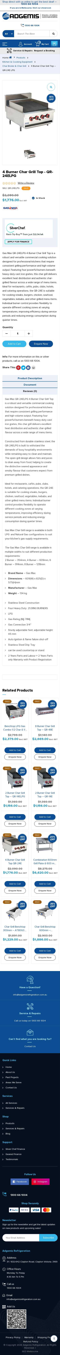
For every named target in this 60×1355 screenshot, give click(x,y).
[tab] (30, 378)
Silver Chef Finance (15, 1149)
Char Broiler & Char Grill (14, 66)
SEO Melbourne (30, 1351)
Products (20, 57)
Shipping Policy (45, 1337)
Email (9, 1295)
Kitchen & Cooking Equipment (17, 62)
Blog (8, 1133)
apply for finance (18, 241)
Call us (10, 1284)
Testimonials (12, 1159)
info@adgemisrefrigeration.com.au (30, 994)
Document (30, 384)
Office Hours (14, 1269)
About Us (10, 1072)
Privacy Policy (13, 1337)
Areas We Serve (13, 1082)
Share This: (9, 367)
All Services (11, 1103)
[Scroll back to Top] (54, 1338)
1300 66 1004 (29, 4)
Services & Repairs (15, 1108)
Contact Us (30, 1046)
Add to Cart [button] (15, 750)
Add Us (11, 1306)
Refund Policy (30, 1342)
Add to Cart (14, 343)
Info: (5, 356)
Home (9, 1067)
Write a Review (26, 183)
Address (11, 1257)
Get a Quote (54, 44)
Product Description (30, 378)
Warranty (29, 1337)
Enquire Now (41, 343)
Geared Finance (13, 1154)
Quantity (7, 327)
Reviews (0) (30, 391)
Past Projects (12, 1077)
